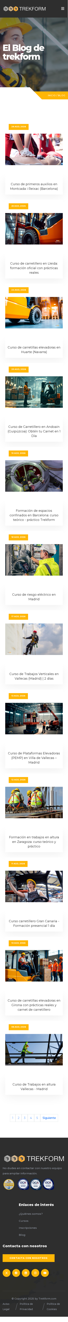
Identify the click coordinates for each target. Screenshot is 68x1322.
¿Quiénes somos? (31, 1213)
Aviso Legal (6, 1306)
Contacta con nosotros (29, 1258)
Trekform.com (47, 1298)
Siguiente (49, 1118)
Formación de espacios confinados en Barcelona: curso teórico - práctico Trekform (34, 515)
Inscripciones (28, 1227)
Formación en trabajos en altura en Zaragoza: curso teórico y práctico (34, 841)
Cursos (23, 1220)
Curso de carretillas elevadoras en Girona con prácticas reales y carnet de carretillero (34, 1005)
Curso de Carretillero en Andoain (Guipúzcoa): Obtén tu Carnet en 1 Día (34, 431)
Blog (61, 95)
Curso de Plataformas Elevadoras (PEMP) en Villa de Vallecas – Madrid (34, 757)
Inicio (52, 95)
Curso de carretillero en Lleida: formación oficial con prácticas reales (34, 268)
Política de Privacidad (26, 1306)
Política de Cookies (53, 1306)
